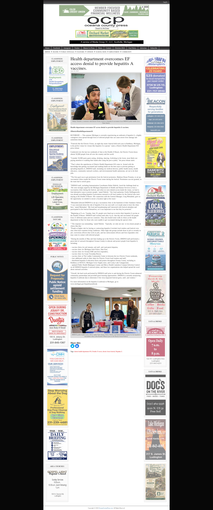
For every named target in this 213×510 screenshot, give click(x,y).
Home (47, 48)
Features (80, 52)
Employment (114, 52)
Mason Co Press (88, 48)
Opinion (90, 52)
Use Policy (132, 48)
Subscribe (153, 48)
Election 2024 (120, 48)
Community (127, 52)
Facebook (56, 48)
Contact (108, 48)
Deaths (56, 52)
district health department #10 (82, 351)
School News (101, 52)
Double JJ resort (97, 351)
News (100, 48)
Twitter (77, 48)
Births (47, 52)
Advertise (143, 48)
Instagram (67, 48)
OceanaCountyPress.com (106, 508)
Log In (165, 2)
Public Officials (67, 52)
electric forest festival (109, 351)
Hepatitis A (119, 351)
